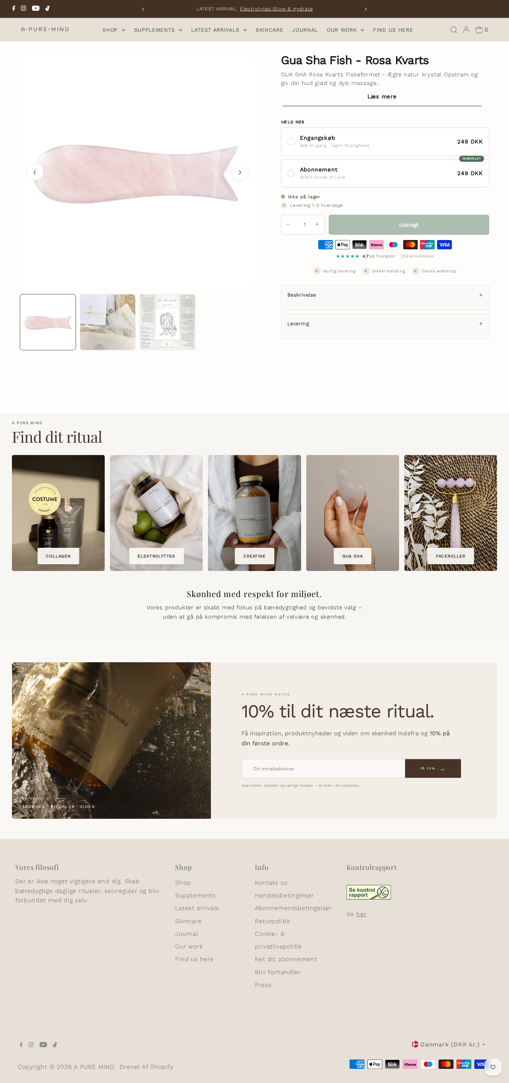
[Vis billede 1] (48, 322)
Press (263, 984)
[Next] (365, 9)
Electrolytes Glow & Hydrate (276, 9)
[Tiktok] (47, 9)
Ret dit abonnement (286, 959)
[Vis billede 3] (167, 322)
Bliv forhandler (277, 972)
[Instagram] (23, 9)
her (361, 914)
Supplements (155, 30)
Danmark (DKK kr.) (450, 1044)
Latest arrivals (216, 30)
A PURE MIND (94, 1066)
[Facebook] (13, 9)
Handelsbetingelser (284, 895)
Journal (305, 30)
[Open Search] (453, 29)
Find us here (393, 30)
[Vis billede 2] (108, 322)
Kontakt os (271, 882)
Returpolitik (272, 921)
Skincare (270, 30)
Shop (111, 30)
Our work (343, 30)
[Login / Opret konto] (466, 29)
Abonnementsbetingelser (293, 908)
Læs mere (382, 96)
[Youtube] (35, 9)
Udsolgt (409, 225)
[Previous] (143, 9)
